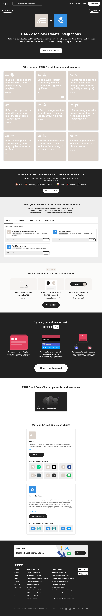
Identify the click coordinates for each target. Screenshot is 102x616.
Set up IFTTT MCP (51, 190)
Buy (30, 449)
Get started (94, 3)
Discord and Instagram (33, 572)
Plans (78, 3)
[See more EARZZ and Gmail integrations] (66, 467)
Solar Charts (49, 34)
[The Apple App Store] (83, 569)
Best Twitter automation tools (60, 575)
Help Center (17, 584)
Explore (71, 3)
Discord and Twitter (32, 598)
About (53, 608)
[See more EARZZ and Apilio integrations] (36, 475)
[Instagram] (70, 609)
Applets (16, 578)
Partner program (33, 608)
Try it (46, 239)
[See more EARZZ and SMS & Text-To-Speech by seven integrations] (36, 467)
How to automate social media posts (62, 595)
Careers (24, 608)
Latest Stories (57, 569)
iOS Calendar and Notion (34, 575)
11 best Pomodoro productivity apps (62, 590)
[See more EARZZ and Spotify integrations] (66, 475)
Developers (17, 608)
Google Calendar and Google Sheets (37, 578)
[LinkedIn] (65, 609)
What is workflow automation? (60, 581)
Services (16, 572)
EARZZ (27, 34)
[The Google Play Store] (83, 574)
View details (10, 239)
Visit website (32, 511)
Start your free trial (51, 368)
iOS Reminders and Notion (34, 590)
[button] (51, 305)
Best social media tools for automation (63, 598)
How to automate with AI (59, 572)
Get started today (51, 50)
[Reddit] (87, 609)
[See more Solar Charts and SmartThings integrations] (51, 528)
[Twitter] (78, 609)
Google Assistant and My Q (34, 581)
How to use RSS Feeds (58, 584)
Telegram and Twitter (33, 595)
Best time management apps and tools (63, 578)
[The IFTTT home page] (6, 4)
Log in (85, 3)
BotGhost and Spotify (33, 584)
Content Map (17, 587)
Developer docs (18, 595)
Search (16, 590)
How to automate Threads (59, 593)
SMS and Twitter (31, 587)
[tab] (8, 220)
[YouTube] (74, 609)
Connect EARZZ (36, 454)
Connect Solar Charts (38, 516)
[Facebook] (61, 609)
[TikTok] (82, 609)
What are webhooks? (58, 587)
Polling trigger (17, 233)
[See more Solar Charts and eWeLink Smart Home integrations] (36, 528)
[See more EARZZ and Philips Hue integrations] (51, 475)
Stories (16, 575)
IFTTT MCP (17, 581)
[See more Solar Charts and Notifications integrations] (66, 528)
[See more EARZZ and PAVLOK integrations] (51, 467)
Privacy (48, 608)
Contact (41, 608)
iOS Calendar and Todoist (34, 593)
